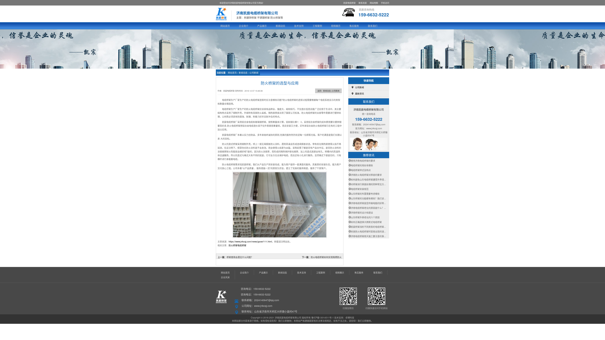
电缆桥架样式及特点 (361, 170)
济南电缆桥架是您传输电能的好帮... (368, 203)
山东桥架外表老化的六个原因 (365, 217)
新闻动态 (280, 25)
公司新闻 (254, 72)
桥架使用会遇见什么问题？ (240, 257)
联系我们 (372, 25)
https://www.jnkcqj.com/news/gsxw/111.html (250, 241)
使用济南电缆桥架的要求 (363, 160)
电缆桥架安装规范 (360, 188)
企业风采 (225, 277)
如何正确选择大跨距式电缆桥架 (366, 222)
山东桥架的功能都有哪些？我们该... (368, 198)
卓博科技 (349, 317)
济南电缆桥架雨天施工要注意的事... (368, 236)
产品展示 (262, 25)
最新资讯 (359, 93)
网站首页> (233, 72)
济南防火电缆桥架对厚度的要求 (366, 174)
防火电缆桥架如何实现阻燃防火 (326, 257)
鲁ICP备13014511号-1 (322, 317)
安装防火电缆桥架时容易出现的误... (368, 231)
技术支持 (299, 25)
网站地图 (374, 2)
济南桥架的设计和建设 (362, 212)
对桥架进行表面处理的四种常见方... (368, 184)
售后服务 (354, 25)
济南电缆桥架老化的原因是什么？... (368, 207)
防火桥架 (233, 245)
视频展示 (335, 25)
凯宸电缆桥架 (349, 2)
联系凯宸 (363, 2)
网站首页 (225, 25)
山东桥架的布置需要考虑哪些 (365, 193)
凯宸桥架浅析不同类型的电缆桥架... (368, 226)
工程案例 (317, 25)
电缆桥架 (241, 245)
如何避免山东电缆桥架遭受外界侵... (368, 179)
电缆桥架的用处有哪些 (362, 165)
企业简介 (243, 25)
